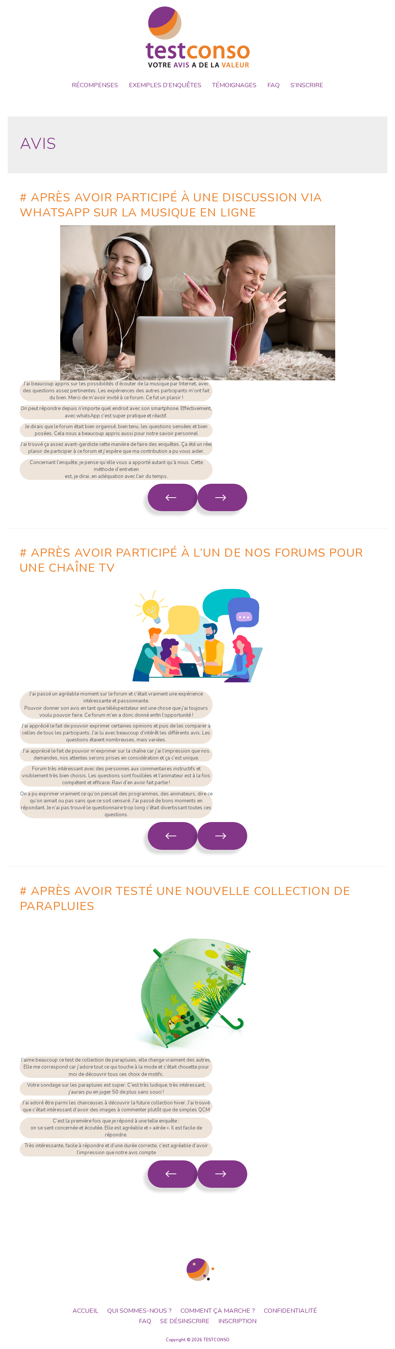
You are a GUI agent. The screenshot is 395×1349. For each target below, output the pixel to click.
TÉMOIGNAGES (234, 85)
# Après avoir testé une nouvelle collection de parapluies (185, 898)
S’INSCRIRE (306, 85)
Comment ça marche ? (218, 1311)
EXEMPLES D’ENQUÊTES (165, 85)
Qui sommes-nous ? (139, 1311)
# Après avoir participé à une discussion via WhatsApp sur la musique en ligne (171, 205)
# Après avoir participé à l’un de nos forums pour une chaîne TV (191, 560)
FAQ (273, 85)
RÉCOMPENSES (95, 85)
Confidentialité (290, 1311)
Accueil (85, 1311)
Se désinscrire (184, 1321)
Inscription (237, 1321)
